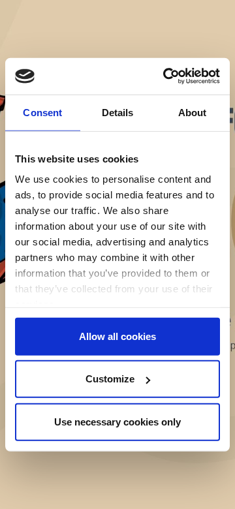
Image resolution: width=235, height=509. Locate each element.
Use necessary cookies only (117, 421)
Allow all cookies (117, 335)
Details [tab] (118, 111)
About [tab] (192, 111)
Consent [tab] (42, 111)
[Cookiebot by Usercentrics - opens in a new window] (166, 76)
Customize (110, 378)
